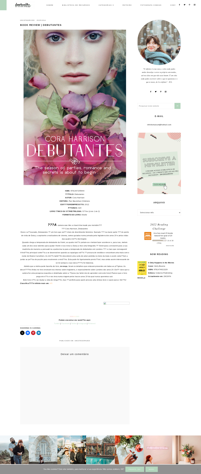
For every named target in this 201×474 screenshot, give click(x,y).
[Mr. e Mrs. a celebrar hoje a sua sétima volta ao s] (14, 449)
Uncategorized (27, 20)
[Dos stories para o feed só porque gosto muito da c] (129, 449)
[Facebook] (152, 92)
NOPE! (152, 469)
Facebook (65, 324)
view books (170, 245)
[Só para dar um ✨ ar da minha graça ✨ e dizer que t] (158, 449)
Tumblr (57, 324)
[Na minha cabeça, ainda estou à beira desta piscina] (100, 449)
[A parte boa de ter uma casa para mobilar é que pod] (186, 449)
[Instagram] (166, 92)
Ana (155, 233)
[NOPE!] (197, 469)
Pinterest (92, 324)
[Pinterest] (162, 92)
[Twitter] (157, 92)
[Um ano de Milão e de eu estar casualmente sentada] (43, 449)
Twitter (74, 324)
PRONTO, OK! (135, 469)
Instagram (82, 324)
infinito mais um (25, 5)
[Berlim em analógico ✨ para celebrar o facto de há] (71, 449)
